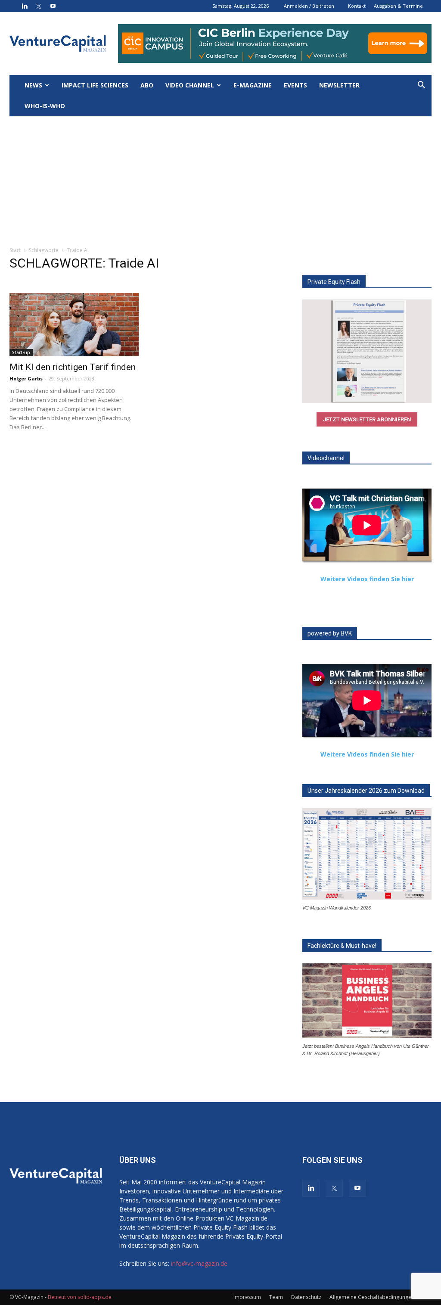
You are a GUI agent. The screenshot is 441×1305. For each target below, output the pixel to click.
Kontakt (357, 6)
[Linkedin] (24, 6)
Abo (146, 85)
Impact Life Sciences (95, 85)
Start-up (21, 352)
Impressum (247, 1297)
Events (295, 85)
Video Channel (189, 85)
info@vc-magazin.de (199, 1263)
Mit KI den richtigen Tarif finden (72, 367)
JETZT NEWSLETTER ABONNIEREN (367, 419)
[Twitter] (38, 6)
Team (276, 1297)
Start (15, 250)
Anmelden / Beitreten (309, 6)
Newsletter (339, 85)
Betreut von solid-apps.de (80, 1297)
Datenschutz (306, 1297)
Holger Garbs (26, 378)
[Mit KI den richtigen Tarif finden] (74, 324)
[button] (421, 86)
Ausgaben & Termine (398, 6)
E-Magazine (252, 85)
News (33, 85)
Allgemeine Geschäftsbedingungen (371, 1297)
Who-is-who (45, 106)
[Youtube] (53, 6)
